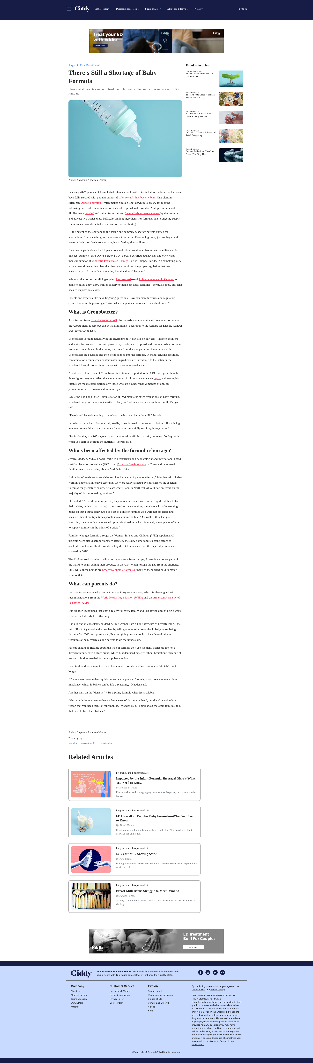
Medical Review (79, 995)
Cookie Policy (116, 1002)
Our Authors (77, 1002)
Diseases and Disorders (160, 995)
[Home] (82, 9)
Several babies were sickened (142, 213)
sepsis (157, 378)
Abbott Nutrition (91, 202)
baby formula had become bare (137, 197)
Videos (151, 1006)
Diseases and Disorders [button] (126, 9)
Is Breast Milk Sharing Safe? (136, 854)
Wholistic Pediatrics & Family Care (113, 260)
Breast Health (93, 65)
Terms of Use (198, 989)
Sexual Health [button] (101, 9)
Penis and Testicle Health (194, 71)
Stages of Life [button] (151, 9)
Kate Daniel (125, 858)
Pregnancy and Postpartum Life (132, 772)
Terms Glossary (79, 999)
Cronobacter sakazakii (104, 320)
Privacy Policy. (217, 989)
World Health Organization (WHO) (122, 597)
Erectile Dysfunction (192, 92)
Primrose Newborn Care (131, 464)
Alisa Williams (126, 825)
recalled (89, 213)
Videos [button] (197, 9)
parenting (72, 743)
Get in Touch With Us (120, 991)
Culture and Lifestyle (158, 1002)
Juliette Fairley (127, 895)
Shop (150, 1010)
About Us (75, 991)
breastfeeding (106, 743)
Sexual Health (155, 991)
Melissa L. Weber (128, 787)
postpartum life (88, 743)
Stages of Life (75, 65)
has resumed (123, 279)
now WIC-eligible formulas (118, 569)
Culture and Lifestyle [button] (176, 9)
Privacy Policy (117, 999)
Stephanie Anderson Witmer (91, 180)
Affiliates (75, 1006)
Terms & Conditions (120, 995)
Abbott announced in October (156, 279)
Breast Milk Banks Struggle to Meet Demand (147, 891)
